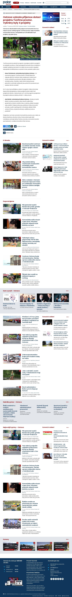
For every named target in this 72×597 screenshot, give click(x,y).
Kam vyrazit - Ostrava (11, 291)
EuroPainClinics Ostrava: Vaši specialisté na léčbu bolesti (61, 32)
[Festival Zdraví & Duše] (10, 298)
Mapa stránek (66, 595)
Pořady (22, 2)
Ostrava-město (18, 9)
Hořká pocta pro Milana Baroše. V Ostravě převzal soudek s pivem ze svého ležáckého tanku (61, 146)
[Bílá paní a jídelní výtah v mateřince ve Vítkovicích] (47, 43)
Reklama (27, 2)
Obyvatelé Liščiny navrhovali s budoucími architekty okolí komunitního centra (30, 164)
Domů (4, 9)
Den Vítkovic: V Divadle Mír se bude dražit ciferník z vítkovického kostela (60, 456)
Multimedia (33, 2)
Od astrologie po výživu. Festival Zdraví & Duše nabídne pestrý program (61, 333)
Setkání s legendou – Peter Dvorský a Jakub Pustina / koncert (44, 306)
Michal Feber (36, 392)
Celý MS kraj (33, 324)
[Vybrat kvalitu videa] (40, 59)
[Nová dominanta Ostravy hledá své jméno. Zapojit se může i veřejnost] (47, 343)
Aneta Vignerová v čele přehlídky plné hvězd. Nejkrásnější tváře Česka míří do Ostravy (61, 169)
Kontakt (39, 2)
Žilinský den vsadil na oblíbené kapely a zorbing (29, 276)
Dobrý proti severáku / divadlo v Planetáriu (61, 305)
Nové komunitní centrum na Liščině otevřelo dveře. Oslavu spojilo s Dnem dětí (31, 146)
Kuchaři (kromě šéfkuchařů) (42, 406)
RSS (60, 595)
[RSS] (60, 579)
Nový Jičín (29, 280)
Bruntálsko (63, 7)
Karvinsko (23, 7)
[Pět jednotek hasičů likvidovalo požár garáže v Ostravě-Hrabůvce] (12, 209)
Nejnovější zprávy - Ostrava (13, 427)
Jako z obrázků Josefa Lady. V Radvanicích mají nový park (31, 372)
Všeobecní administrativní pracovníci (25, 407)
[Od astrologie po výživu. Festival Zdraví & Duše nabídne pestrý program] (47, 334)
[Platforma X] (56, 579)
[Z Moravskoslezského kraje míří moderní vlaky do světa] (12, 359)
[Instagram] (54, 579)
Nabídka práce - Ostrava (12, 402)
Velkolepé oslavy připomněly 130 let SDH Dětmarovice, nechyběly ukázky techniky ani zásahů (31, 241)
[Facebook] (51, 579)
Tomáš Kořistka (31, 26)
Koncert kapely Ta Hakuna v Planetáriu (27, 305)
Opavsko (44, 7)
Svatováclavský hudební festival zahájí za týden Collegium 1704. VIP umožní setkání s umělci (61, 323)
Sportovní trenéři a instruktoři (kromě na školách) (60, 407)
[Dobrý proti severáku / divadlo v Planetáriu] (61, 298)
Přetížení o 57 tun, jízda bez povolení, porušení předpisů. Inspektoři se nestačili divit (30, 319)
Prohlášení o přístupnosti (49, 595)
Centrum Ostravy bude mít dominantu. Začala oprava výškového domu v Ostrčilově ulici (31, 259)
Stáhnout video (34, 59)
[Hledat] (67, 3)
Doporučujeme (8, 201)
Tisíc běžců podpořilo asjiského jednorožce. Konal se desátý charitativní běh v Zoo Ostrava (30, 338)
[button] (43, 3)
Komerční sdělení (48, 27)
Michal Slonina (36, 247)
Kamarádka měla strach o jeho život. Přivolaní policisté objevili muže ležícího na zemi (31, 222)
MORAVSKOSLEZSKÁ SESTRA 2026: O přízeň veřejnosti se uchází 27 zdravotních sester (60, 158)
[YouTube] (63, 579)
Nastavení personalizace (37, 595)
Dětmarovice (30, 247)
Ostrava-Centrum (34, 263)
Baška (32, 392)
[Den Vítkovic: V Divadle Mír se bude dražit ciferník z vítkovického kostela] (47, 456)
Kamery (6, 539)
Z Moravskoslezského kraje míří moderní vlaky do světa (31, 356)
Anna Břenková (29, 152)
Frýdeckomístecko (34, 7)
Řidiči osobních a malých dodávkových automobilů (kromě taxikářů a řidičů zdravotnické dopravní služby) (10, 411)
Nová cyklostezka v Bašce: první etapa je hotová (30, 389)
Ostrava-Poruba (34, 509)
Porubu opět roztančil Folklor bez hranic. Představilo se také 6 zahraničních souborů (30, 522)
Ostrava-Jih (29, 210)
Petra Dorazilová (35, 280)
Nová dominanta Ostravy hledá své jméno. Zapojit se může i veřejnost (61, 343)
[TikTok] (58, 579)
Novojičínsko (53, 7)
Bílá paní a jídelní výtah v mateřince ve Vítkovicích (61, 41)
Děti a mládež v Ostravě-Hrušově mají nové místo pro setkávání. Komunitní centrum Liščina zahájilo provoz (31, 183)
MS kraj (8, 7)
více (67, 290)
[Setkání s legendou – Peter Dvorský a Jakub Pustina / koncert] (44, 298)
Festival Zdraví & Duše (9, 305)
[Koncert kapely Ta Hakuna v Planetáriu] (27, 298)
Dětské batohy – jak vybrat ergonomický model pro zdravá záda (60, 445)
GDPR (56, 595)
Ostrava (15, 7)
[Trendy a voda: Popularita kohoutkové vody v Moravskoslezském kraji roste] (47, 432)
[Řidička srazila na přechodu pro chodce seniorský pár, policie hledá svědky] (12, 506)
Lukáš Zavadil (35, 210)
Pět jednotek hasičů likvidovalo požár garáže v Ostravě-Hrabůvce (31, 207)
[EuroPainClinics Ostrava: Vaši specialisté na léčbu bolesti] (47, 33)
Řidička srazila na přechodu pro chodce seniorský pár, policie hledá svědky (30, 504)
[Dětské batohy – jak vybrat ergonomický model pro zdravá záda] (47, 446)
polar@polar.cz (54, 567)
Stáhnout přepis (25, 59)
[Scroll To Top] (69, 595)
